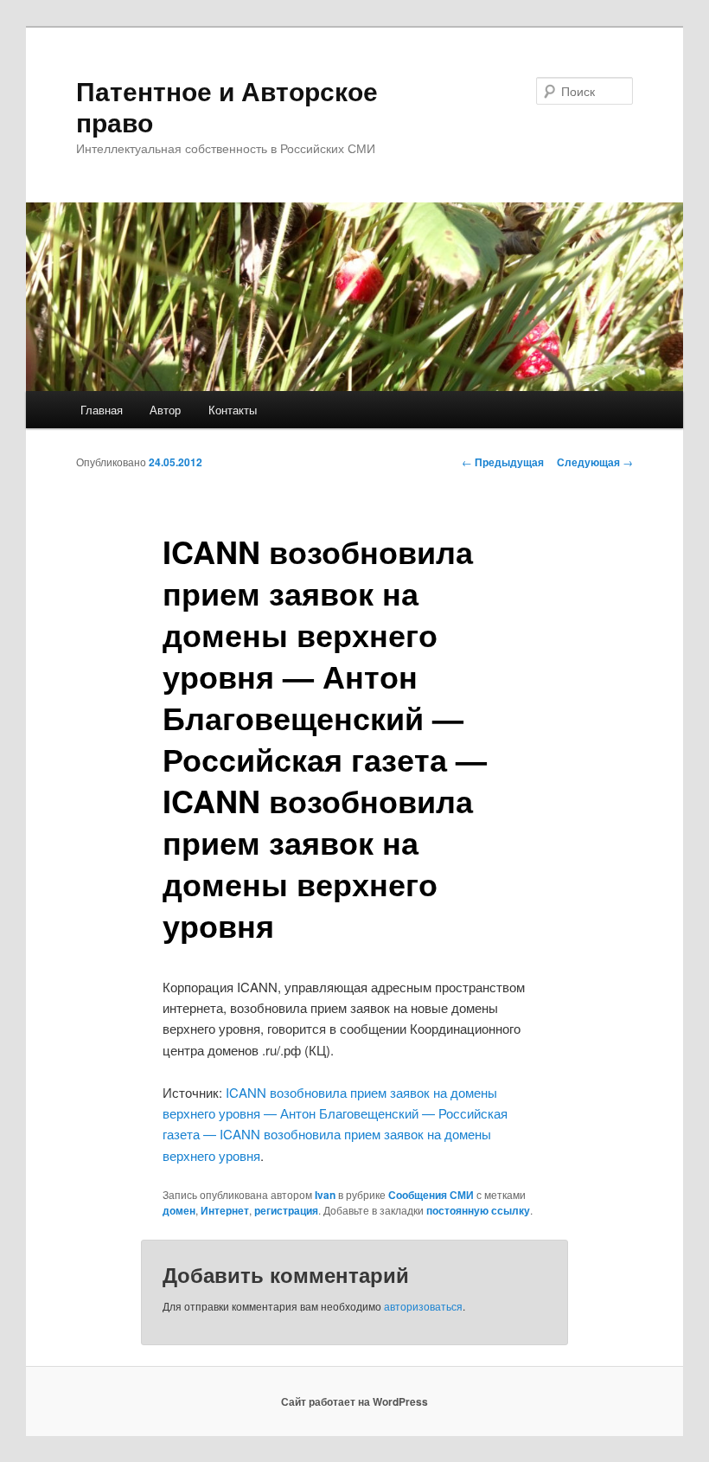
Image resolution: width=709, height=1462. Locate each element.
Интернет (225, 1210)
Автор (165, 409)
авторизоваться (423, 1305)
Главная (101, 409)
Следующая (595, 462)
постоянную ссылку (478, 1210)
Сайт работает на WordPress (354, 1401)
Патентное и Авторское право (227, 106)
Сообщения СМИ (431, 1194)
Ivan (325, 1194)
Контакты (232, 409)
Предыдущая (503, 462)
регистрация (286, 1210)
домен (179, 1210)
